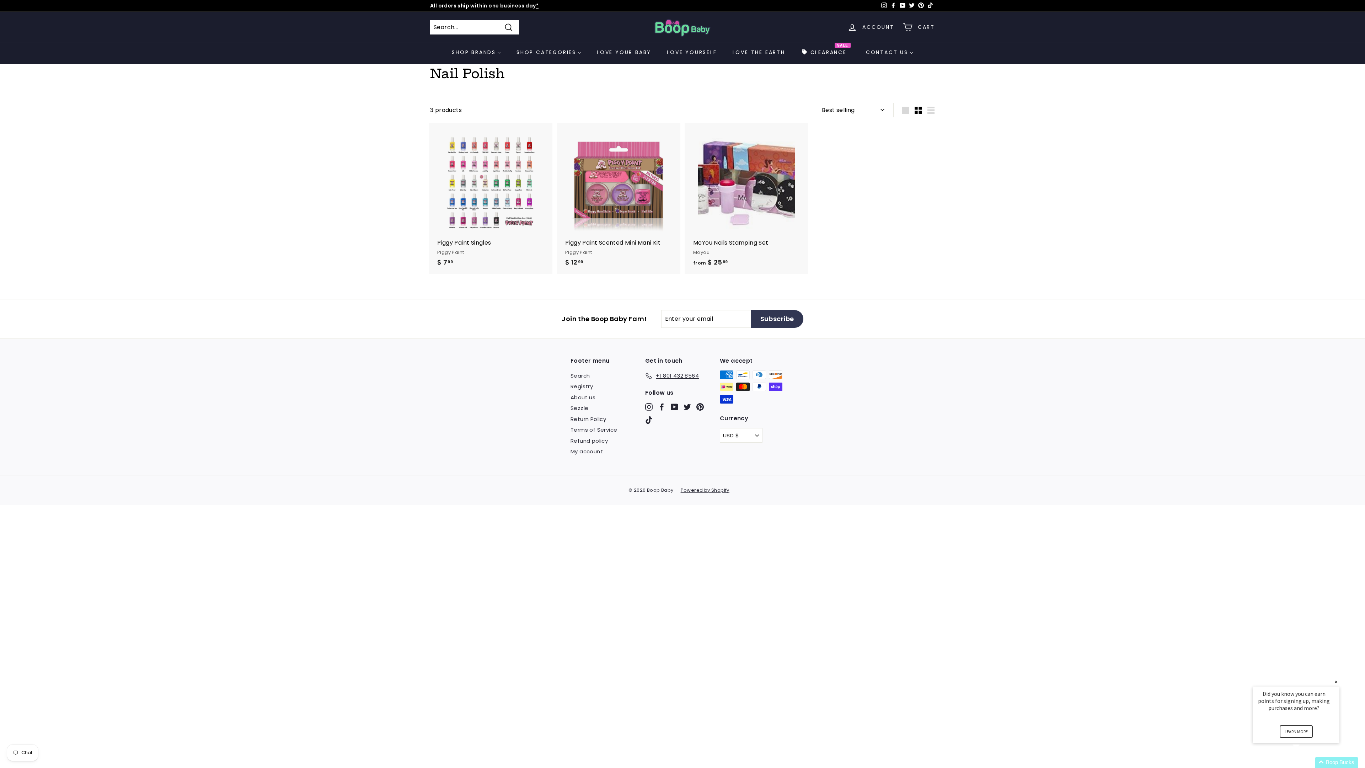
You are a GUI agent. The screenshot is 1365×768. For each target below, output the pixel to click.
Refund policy (589, 440)
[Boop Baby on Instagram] (649, 406)
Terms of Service (594, 429)
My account (587, 451)
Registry (582, 386)
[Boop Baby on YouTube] (674, 406)
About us (583, 397)
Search (580, 375)
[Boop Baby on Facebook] (661, 406)
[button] (1304, 762)
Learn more (1296, 731)
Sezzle (579, 408)
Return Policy (588, 419)
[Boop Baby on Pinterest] (700, 406)
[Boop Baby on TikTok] (649, 420)
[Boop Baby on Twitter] (687, 406)
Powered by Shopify (705, 490)
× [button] (1336, 681)
